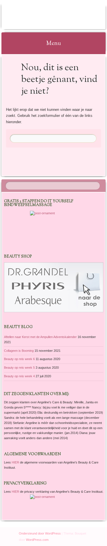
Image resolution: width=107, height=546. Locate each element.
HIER (16, 462)
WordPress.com (37, 539)
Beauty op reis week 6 (19, 359)
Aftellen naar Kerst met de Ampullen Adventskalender (40, 337)
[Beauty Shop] (53, 311)
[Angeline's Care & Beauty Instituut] (44, 16)
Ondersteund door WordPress (40, 533)
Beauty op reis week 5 (19, 367)
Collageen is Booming (19, 350)
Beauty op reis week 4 (19, 376)
